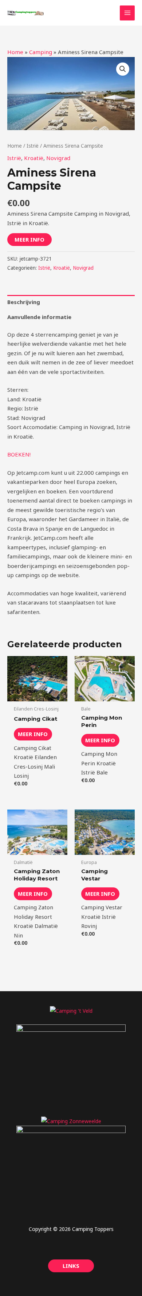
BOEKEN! (19, 454)
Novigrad (58, 158)
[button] (122, 69)
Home (15, 52)
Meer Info (29, 239)
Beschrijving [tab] (23, 302)
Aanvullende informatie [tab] (39, 317)
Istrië (33, 145)
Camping (40, 52)
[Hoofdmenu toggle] (127, 12)
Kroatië (33, 158)
